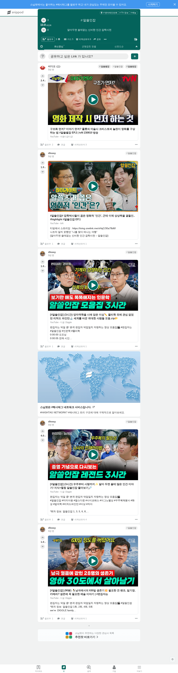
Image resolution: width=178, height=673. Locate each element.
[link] (109, 13)
